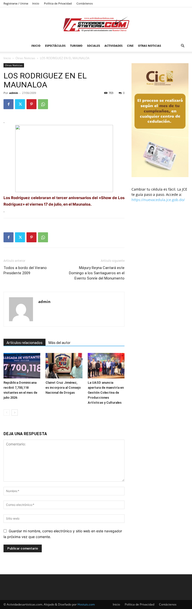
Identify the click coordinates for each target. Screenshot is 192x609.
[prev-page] (7, 412)
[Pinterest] (31, 104)
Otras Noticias (149, 45)
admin (13, 93)
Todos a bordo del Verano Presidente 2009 (25, 270)
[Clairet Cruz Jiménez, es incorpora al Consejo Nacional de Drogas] (64, 365)
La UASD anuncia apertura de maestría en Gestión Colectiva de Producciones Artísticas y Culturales (106, 392)
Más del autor (59, 343)
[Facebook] (9, 104)
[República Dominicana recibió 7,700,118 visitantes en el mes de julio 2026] (22, 365)
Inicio (35, 3)
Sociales (93, 45)
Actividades (113, 45)
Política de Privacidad (58, 3)
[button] (182, 45)
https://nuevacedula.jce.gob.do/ (158, 199)
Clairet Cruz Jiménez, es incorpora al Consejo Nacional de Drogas (63, 387)
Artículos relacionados (24, 343)
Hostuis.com (86, 604)
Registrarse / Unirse (16, 3)
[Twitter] (20, 104)
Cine (130, 45)
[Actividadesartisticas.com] (96, 23)
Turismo (76, 45)
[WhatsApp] (43, 104)
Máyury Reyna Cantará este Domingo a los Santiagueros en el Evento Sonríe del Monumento (96, 273)
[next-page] (15, 412)
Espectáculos (55, 45)
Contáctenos (84, 3)
